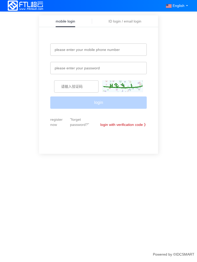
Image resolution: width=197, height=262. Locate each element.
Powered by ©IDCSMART (173, 254)
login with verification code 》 (123, 125)
